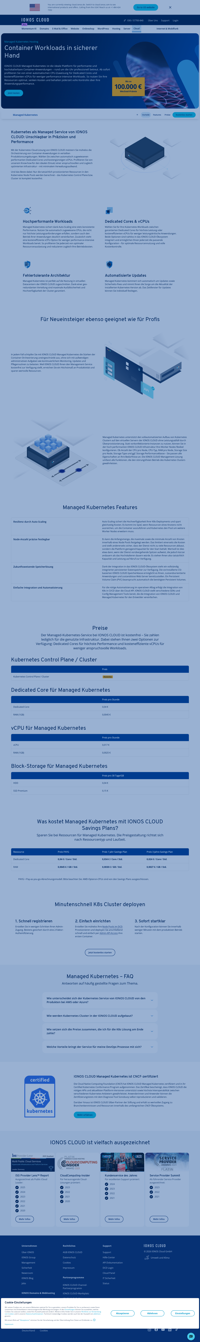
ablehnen (97, 1314)
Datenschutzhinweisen (34, 1314)
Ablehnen (152, 1313)
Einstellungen (70, 1309)
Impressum (9, 1324)
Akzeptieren (24, 1320)
